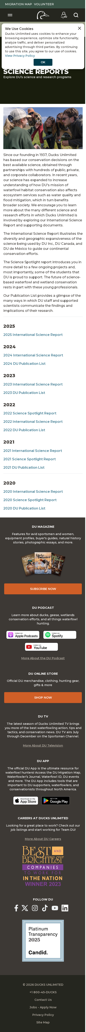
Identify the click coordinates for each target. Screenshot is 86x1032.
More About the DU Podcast (43, 658)
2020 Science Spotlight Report (30, 500)
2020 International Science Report (33, 492)
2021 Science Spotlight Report (29, 459)
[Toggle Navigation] (10, 15)
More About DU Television (43, 745)
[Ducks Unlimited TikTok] (45, 908)
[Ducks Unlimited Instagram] (35, 908)
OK (43, 62)
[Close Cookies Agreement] (79, 28)
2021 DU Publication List (23, 468)
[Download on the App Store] (25, 800)
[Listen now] (23, 635)
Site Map (43, 1022)
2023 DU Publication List (24, 393)
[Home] (43, 15)
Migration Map (18, 4)
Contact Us (43, 1000)
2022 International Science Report (33, 422)
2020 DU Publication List (24, 508)
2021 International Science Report (32, 451)
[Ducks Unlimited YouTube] (55, 908)
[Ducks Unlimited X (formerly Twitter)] (25, 908)
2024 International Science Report (33, 355)
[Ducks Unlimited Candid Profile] (43, 940)
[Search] (76, 15)
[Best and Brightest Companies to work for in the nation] (43, 866)
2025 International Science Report (33, 335)
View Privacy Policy (20, 56)
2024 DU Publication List (24, 364)
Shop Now (43, 697)
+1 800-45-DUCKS (43, 992)
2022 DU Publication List (24, 430)
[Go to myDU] (64, 15)
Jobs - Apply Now (43, 1007)
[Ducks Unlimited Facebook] (16, 908)
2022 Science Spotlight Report (29, 413)
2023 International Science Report (33, 384)
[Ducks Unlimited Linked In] (65, 908)
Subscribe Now (43, 589)
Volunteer (44, 4)
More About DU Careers (43, 839)
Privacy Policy (43, 1015)
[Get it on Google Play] (56, 800)
